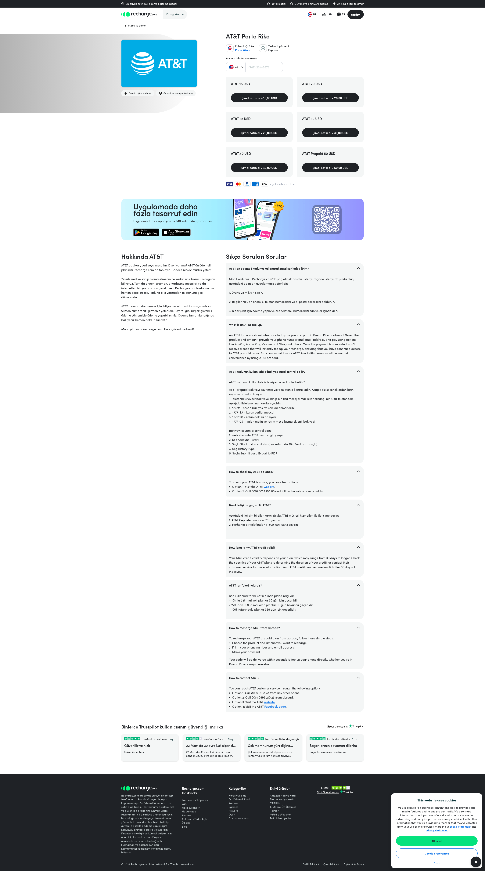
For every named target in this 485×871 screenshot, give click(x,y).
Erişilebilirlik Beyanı (353, 864)
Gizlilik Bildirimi (311, 864)
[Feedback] (476, 862)
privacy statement (437, 830)
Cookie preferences (437, 853)
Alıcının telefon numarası (241, 58)
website (269, 487)
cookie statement (460, 826)
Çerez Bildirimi (331, 864)
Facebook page (275, 706)
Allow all (437, 841)
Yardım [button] (356, 14)
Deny (437, 863)
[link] (146, 232)
